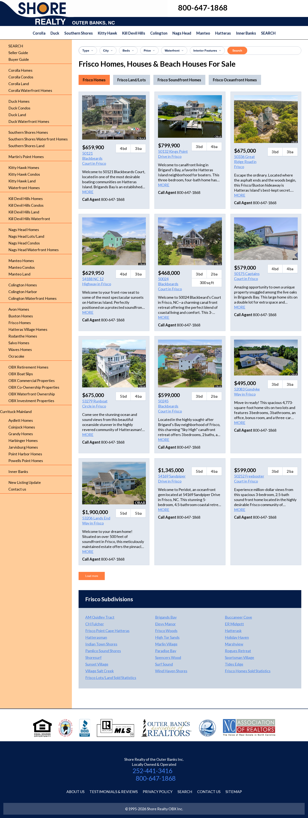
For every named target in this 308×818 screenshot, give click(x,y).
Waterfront (172, 50)
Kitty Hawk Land (22, 181)
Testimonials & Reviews (113, 791)
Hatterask (233, 630)
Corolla (39, 33)
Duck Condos (19, 108)
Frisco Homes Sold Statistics (247, 671)
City (106, 50)
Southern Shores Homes (28, 132)
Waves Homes (20, 349)
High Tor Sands (167, 637)
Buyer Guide (18, 59)
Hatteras (223, 33)
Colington (158, 33)
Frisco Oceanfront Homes (235, 80)
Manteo (203, 33)
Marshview (234, 644)
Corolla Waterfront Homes (30, 90)
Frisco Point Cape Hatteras (107, 630)
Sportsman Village (239, 657)
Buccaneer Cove (238, 617)
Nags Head (181, 33)
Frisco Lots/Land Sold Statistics (110, 677)
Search (237, 50)
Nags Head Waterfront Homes (33, 249)
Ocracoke (16, 356)
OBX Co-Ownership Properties (33, 387)
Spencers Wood (168, 657)
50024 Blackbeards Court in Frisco (170, 284)
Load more (91, 576)
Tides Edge (234, 664)
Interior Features (205, 50)
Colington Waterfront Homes (32, 298)
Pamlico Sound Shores (103, 650)
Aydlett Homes (20, 420)
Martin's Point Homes (26, 156)
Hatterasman (96, 637)
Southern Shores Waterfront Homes (38, 139)
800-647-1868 (156, 778)
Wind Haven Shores (171, 671)
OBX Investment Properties (31, 400)
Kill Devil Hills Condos (26, 205)
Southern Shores (78, 33)
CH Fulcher (94, 624)
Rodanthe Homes (22, 336)
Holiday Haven (237, 637)
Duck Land (17, 114)
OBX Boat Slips (20, 373)
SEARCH (268, 33)
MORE (87, 192)
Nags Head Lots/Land (26, 236)
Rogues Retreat (238, 650)
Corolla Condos (20, 77)
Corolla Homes (20, 70)
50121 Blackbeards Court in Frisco (94, 158)
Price (147, 50)
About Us (75, 791)
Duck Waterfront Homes (28, 121)
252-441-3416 (152, 770)
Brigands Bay (166, 617)
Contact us (17, 489)
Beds (126, 50)
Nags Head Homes (23, 229)
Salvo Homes (18, 342)
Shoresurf (93, 657)
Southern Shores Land (26, 145)
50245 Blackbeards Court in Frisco (170, 406)
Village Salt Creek (99, 671)
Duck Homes (19, 101)
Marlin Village (166, 644)
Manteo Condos (21, 267)
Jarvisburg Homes (23, 447)
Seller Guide (18, 52)
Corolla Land (18, 83)
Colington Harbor (22, 291)
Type (85, 50)
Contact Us (208, 791)
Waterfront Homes (24, 187)
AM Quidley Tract (99, 617)
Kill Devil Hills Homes (25, 198)
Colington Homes (22, 285)
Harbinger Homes (23, 440)
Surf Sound (164, 664)
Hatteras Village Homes (27, 329)
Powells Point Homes (25, 460)
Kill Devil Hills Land (23, 212)
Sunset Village (96, 664)
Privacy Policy (157, 791)
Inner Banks (246, 33)
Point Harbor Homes (25, 454)
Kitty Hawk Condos (24, 174)
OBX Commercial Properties (31, 380)
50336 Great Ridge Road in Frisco (245, 161)
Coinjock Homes (21, 427)
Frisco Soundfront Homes (179, 80)
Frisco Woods (166, 630)
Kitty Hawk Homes (23, 167)
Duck (54, 33)
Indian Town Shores (101, 644)
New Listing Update (24, 482)
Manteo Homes (21, 260)
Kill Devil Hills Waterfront (29, 218)
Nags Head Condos (24, 243)
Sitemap (233, 791)
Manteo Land (19, 274)
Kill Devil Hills (133, 33)
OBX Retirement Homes (28, 367)
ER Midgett (234, 624)
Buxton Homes (20, 316)
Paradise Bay (165, 650)
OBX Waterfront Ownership (31, 394)
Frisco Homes (19, 322)
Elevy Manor (165, 624)
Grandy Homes (20, 433)
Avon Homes (18, 309)
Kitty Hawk (107, 33)
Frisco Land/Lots (131, 80)
